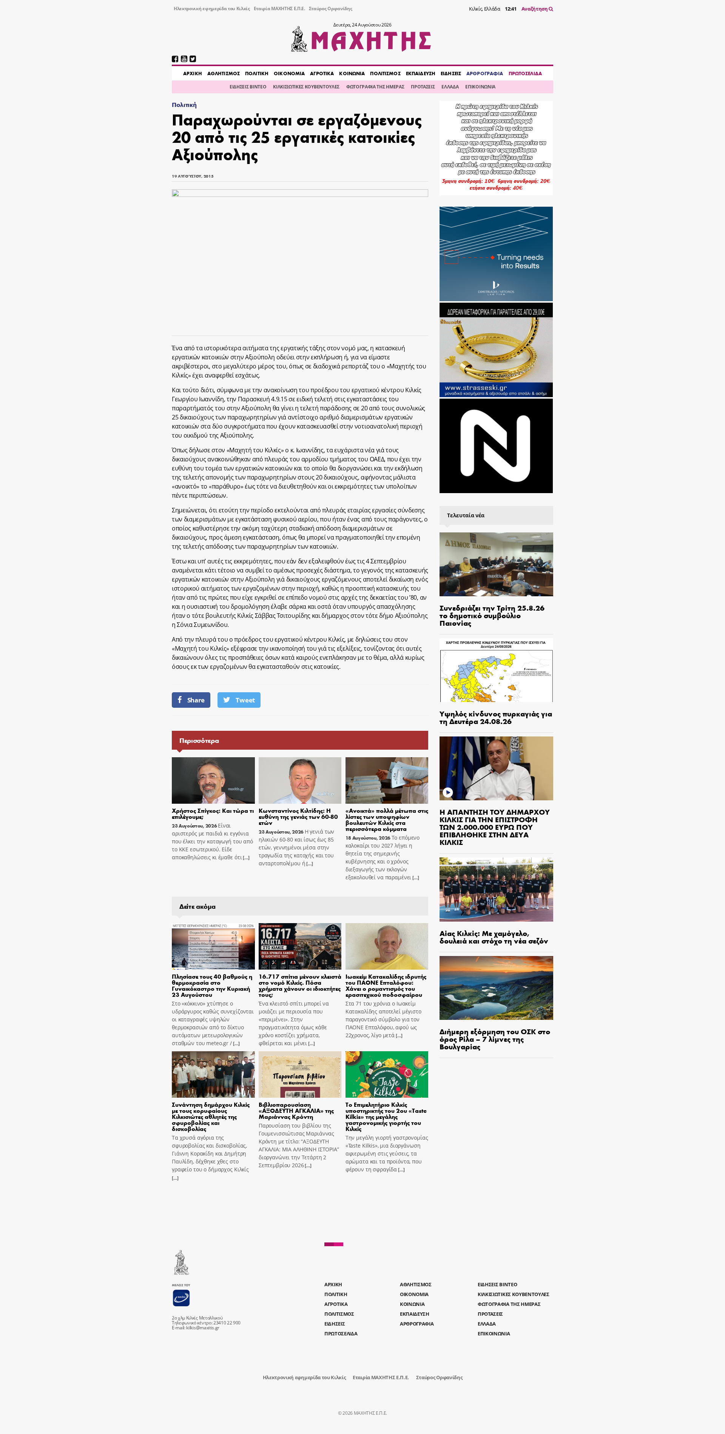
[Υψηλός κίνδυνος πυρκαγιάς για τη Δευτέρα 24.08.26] (496, 670)
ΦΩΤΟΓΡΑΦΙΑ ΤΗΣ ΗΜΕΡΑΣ (375, 87)
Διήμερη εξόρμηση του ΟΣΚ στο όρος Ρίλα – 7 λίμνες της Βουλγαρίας (495, 1038)
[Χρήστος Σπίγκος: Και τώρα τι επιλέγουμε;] (213, 780)
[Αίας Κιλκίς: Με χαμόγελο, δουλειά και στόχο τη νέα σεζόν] (496, 889)
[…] (245, 857)
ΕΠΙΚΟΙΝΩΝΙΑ (480, 87)
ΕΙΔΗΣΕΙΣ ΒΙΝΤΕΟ (248, 87)
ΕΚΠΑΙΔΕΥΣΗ (420, 73)
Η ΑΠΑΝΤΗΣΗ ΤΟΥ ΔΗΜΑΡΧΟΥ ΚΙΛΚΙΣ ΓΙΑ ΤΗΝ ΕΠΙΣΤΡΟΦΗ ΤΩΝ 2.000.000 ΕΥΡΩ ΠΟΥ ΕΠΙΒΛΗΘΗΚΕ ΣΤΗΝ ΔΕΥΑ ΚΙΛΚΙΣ (495, 826)
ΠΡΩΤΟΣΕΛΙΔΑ (525, 73)
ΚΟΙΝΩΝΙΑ (352, 73)
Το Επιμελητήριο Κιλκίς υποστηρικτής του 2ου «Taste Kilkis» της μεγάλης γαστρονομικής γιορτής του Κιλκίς (386, 1116)
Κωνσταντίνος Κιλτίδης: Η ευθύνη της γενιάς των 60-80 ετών (298, 816)
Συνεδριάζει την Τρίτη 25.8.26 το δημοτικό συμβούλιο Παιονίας (492, 615)
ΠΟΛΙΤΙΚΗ (256, 73)
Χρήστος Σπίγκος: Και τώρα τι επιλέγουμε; (213, 813)
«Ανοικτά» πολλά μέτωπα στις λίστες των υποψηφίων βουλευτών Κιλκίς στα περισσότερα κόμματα (387, 819)
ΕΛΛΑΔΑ (449, 87)
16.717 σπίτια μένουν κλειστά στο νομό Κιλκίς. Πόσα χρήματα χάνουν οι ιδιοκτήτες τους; (300, 985)
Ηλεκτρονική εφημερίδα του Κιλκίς (212, 8)
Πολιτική (184, 104)
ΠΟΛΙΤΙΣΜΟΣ (385, 73)
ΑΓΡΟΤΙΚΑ (322, 73)
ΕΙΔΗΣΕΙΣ (451, 73)
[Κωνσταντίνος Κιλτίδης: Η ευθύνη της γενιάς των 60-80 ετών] (300, 780)
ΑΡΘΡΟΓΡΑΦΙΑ (484, 73)
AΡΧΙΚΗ (192, 73)
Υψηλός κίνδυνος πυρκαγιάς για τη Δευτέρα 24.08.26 (496, 717)
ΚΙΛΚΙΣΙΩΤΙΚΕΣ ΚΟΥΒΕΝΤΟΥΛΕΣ (306, 87)
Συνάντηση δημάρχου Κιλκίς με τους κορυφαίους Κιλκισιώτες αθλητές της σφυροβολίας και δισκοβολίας (211, 1116)
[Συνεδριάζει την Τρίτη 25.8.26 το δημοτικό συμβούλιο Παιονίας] (496, 564)
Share (196, 700)
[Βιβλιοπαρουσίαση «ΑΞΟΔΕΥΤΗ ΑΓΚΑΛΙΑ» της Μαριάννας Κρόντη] (300, 1074)
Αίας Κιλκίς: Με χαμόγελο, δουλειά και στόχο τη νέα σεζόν (494, 936)
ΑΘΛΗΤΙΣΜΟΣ (223, 73)
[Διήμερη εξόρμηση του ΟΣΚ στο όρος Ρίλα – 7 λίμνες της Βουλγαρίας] (496, 988)
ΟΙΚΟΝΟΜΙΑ (289, 73)
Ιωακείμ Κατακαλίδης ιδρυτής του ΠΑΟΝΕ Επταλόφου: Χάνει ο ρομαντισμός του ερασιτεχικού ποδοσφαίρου (386, 985)
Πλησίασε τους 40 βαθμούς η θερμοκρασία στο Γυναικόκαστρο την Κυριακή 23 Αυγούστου (212, 985)
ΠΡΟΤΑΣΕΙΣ (423, 87)
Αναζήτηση (535, 8)
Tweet (245, 700)
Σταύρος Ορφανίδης (330, 8)
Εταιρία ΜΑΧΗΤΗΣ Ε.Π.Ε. (279, 8)
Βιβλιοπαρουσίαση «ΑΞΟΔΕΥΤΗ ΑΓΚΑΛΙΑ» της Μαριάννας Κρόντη (296, 1110)
